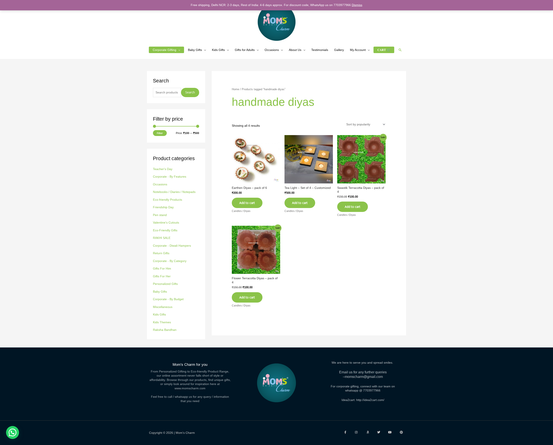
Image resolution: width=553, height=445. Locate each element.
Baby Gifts (195, 50)
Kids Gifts (218, 50)
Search (190, 92)
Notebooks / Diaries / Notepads (174, 192)
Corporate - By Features (169, 176)
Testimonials (319, 50)
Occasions (272, 50)
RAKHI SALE (161, 238)
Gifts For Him (162, 268)
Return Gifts (161, 253)
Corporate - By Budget (168, 299)
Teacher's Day (162, 169)
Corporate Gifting (164, 50)
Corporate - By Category (169, 261)
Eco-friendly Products (167, 199)
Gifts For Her (162, 276)
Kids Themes (162, 322)
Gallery (339, 50)
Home (235, 89)
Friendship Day (163, 207)
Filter (160, 133)
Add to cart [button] (247, 203)
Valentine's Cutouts (166, 222)
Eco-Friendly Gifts (165, 230)
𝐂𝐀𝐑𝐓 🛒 (383, 50)
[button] (400, 50)
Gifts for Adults (245, 50)
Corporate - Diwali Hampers (172, 245)
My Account (358, 50)
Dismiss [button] (357, 5)
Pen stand (160, 215)
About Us (295, 50)
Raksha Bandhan (164, 329)
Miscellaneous (162, 307)
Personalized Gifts (165, 284)
